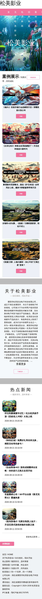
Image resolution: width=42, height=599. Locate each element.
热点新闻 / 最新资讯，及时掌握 (15, 561)
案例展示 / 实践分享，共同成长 (15, 568)
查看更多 (21, 364)
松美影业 (10, 3)
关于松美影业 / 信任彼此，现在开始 (17, 558)
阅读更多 (33, 77)
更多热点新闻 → (33, 537)
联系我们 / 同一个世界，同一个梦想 (17, 572)
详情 (21, 116)
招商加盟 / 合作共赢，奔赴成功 (15, 565)
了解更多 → (21, 371)
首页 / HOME (7, 554)
